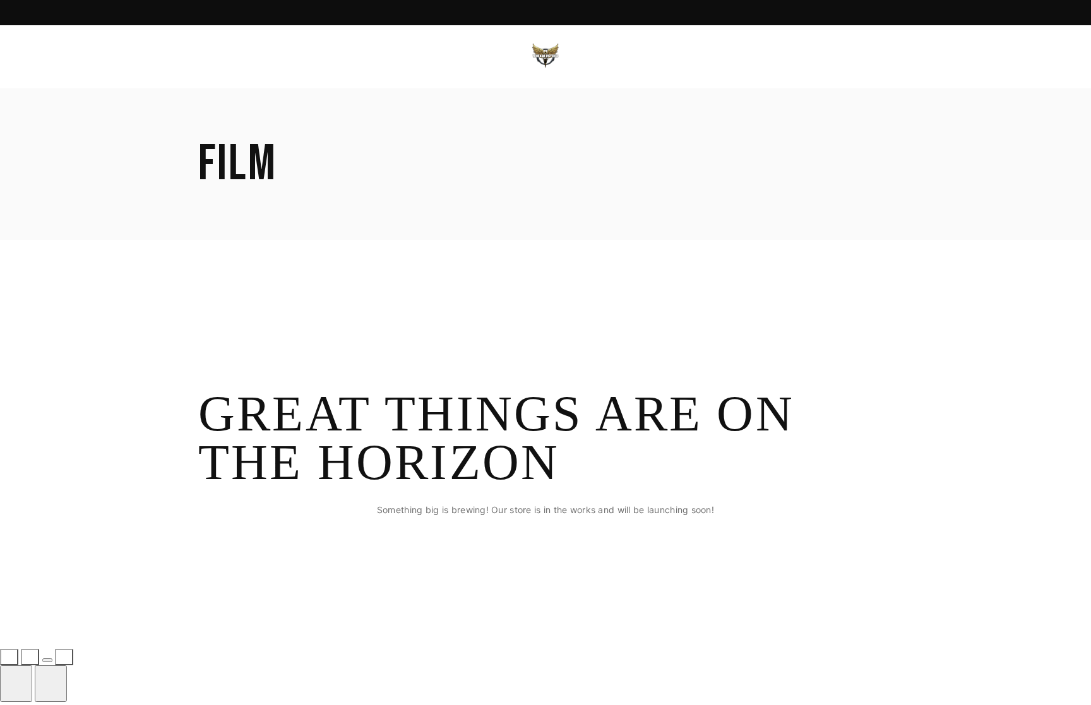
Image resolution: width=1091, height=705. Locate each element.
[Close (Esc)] (64, 657)
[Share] (47, 660)
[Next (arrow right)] (51, 683)
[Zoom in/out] (9, 657)
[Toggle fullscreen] (30, 657)
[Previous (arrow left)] (16, 683)
